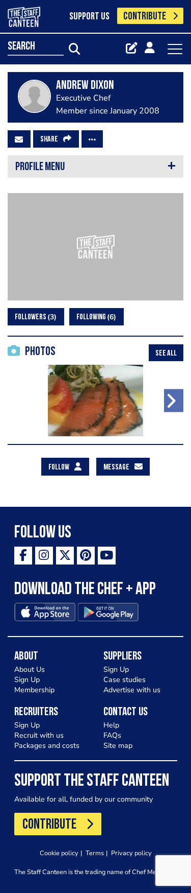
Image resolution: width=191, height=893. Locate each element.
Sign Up (27, 680)
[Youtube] (107, 556)
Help (111, 725)
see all (166, 353)
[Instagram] (44, 556)
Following (95, 317)
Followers (34, 317)
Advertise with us (131, 690)
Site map (117, 745)
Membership (34, 690)
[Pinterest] (86, 556)
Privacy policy (131, 853)
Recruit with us (39, 735)
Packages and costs (46, 745)
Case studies (124, 680)
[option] (95, 400)
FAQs (112, 735)
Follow (58, 467)
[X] (65, 556)
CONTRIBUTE (144, 16)
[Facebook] (23, 556)
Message (116, 467)
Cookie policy (59, 853)
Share (49, 139)
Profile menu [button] (40, 167)
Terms (95, 853)
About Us (29, 669)
